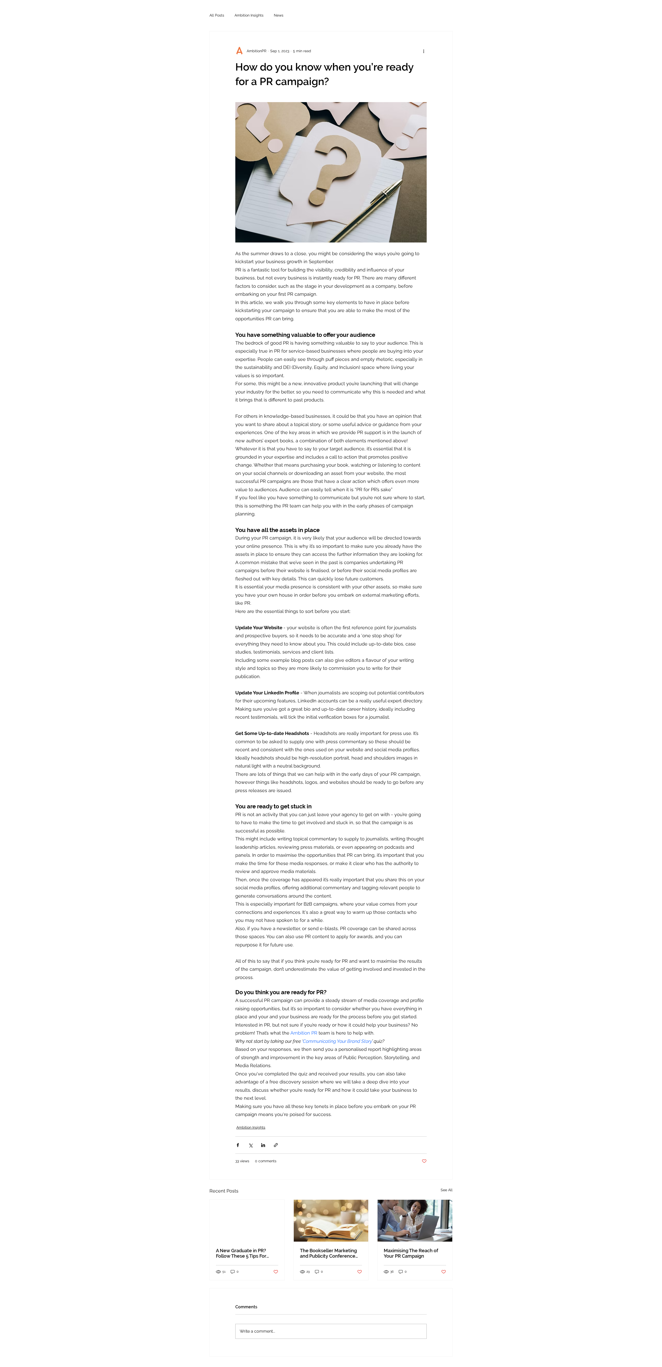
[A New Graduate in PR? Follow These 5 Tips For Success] (247, 1221)
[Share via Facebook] (237, 1145)
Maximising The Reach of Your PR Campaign (411, 1253)
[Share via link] (275, 1145)
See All (447, 1190)
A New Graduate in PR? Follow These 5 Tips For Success (241, 1253)
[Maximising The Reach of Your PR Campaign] (415, 1221)
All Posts (216, 15)
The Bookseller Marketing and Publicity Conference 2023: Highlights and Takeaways (328, 1253)
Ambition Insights (249, 15)
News (278, 15)
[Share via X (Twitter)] (250, 1145)
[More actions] (423, 51)
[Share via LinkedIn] (263, 1145)
